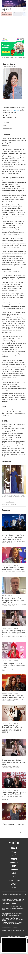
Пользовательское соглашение (10, 927)
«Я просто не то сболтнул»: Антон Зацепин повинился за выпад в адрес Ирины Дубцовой (13, 600)
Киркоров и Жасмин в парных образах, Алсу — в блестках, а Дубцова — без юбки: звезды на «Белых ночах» (13, 537)
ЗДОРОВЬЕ (14, 869)
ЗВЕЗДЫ (14, 852)
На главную (5, 57)
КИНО (14, 855)
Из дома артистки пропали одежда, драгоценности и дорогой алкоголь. (11, 767)
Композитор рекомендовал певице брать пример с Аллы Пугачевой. (12, 700)
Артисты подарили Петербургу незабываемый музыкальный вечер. (13, 542)
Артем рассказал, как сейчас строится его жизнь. (12, 734)
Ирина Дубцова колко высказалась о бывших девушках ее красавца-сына (13, 569)
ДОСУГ (14, 866)
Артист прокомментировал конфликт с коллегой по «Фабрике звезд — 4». (14, 605)
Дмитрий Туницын (9, 502)
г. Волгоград (16, 110)
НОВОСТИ (14, 848)
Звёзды (11, 57)
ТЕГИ (14, 877)
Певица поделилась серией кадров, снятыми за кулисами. (14, 637)
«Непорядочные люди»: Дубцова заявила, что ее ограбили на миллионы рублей (13, 762)
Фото (4, 125)
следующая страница (12, 831)
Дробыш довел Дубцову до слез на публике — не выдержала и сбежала (13, 696)
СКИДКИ (14, 884)
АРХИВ (14, 887)
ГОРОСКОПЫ (14, 862)
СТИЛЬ (14, 873)
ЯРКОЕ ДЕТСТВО (14, 880)
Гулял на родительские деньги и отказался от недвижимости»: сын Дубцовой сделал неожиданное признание (12, 729)
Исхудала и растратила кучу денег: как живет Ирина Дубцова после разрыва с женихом (13, 665)
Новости (16, 533)
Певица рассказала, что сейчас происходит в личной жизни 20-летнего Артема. (13, 572)
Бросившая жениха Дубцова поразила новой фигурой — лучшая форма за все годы (13, 632)
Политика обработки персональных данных (13, 930)
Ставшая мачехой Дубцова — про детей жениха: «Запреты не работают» (14, 794)
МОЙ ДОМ (14, 859)
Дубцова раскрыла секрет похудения (13, 824)
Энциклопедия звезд (20, 57)
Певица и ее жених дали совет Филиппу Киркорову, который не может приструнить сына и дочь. (13, 798)
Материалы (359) (7, 128)
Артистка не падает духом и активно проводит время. (13, 669)
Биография (6, 122)
